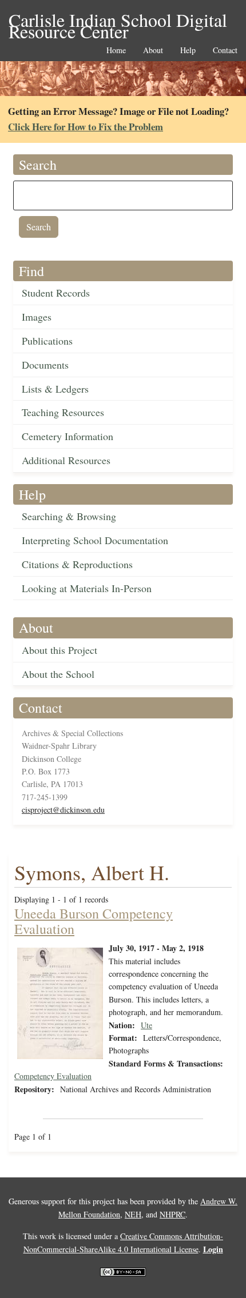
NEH (133, 1214)
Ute (146, 1025)
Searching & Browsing (69, 516)
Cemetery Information (67, 436)
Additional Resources (66, 460)
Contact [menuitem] (225, 50)
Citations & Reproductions (77, 564)
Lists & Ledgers (55, 389)
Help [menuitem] (188, 50)
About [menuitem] (153, 50)
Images (36, 316)
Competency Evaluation (53, 1076)
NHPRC (172, 1214)
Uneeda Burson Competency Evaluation (93, 920)
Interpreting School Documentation (95, 540)
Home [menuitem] (116, 50)
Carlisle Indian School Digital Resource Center (118, 20)
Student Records (56, 292)
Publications (47, 341)
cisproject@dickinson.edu (63, 809)
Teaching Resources (63, 412)
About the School (58, 674)
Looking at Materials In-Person (87, 588)
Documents (45, 365)
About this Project (59, 650)
